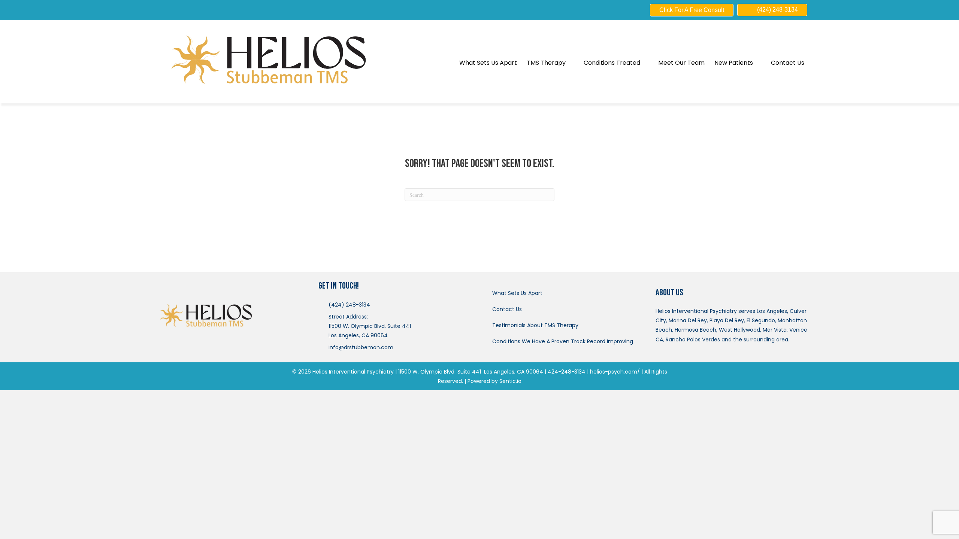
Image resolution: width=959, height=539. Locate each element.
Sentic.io (510, 381)
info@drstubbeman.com (361, 347)
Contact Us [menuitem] (507, 309)
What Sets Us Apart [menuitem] (517, 293)
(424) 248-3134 (349, 304)
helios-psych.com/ (615, 371)
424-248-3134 (567, 371)
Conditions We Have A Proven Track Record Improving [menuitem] (562, 341)
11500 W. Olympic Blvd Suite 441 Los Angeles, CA (461, 371)
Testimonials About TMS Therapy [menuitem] (535, 325)
